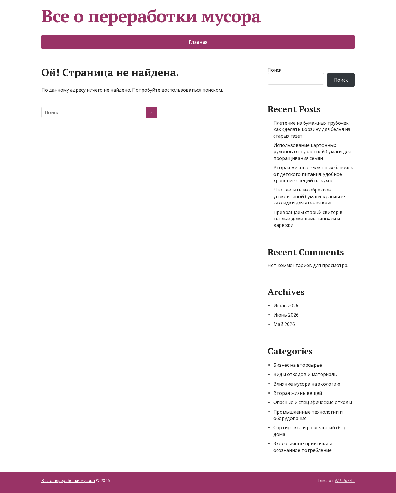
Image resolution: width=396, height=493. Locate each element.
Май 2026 (284, 324)
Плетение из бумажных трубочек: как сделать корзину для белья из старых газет (311, 129)
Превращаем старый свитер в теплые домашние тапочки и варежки (308, 219)
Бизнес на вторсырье (297, 365)
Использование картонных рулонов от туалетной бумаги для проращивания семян (312, 151)
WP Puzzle (345, 480)
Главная (198, 42)
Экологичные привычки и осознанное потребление (302, 446)
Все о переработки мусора (151, 16)
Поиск (274, 70)
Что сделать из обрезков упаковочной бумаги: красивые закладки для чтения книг (309, 196)
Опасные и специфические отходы (312, 402)
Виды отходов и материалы (305, 374)
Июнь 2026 (286, 315)
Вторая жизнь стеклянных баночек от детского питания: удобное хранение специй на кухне (313, 174)
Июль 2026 (285, 305)
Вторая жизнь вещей (297, 393)
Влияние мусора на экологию (306, 384)
